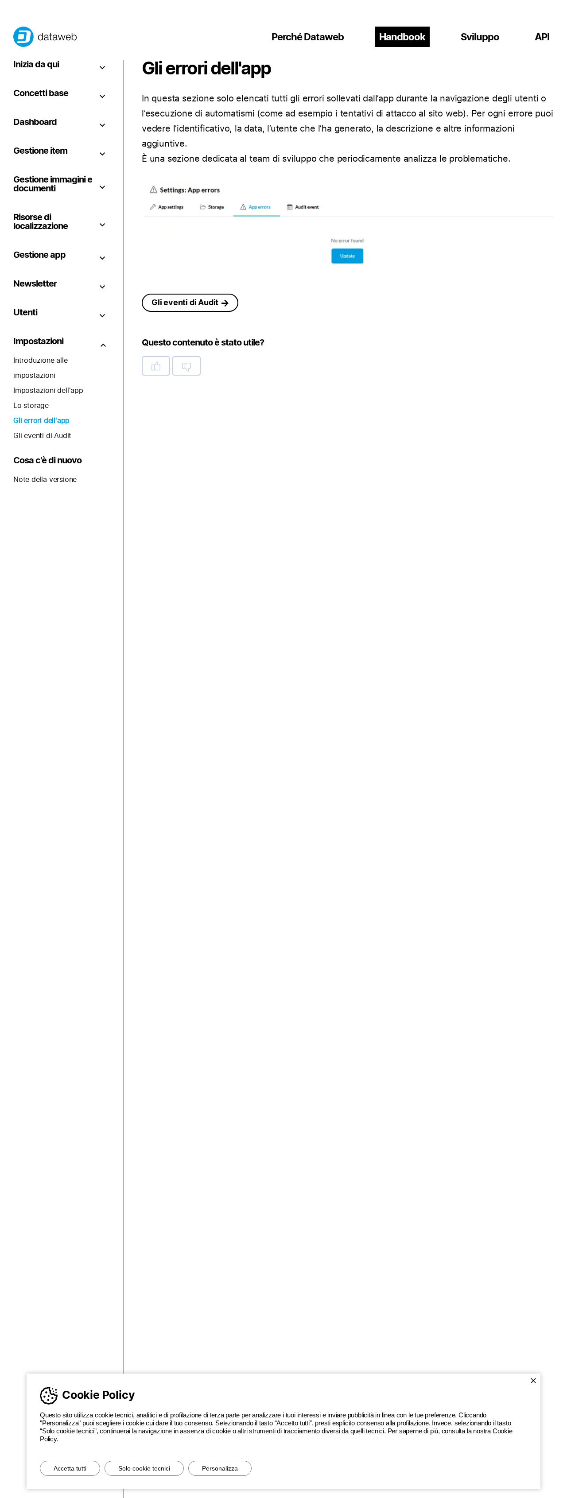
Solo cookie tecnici (144, 1468)
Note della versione (45, 479)
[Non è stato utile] (186, 366)
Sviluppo (480, 37)
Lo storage (31, 405)
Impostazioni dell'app (48, 390)
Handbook (402, 37)
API (542, 37)
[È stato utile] (156, 366)
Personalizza (220, 1468)
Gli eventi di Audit (42, 435)
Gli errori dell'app (41, 420)
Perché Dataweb (308, 37)
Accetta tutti (70, 1468)
